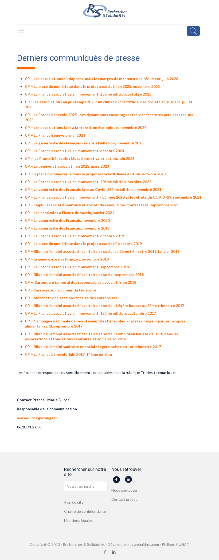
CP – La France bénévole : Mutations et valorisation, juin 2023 (79, 158)
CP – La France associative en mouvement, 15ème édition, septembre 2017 (90, 313)
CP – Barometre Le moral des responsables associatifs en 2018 (80, 282)
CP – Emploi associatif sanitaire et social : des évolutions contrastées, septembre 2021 (102, 205)
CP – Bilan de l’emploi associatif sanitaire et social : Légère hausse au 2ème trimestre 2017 (104, 305)
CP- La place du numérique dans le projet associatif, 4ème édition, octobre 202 (94, 174)
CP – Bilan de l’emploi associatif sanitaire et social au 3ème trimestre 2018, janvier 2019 (102, 251)
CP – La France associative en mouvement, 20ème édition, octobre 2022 (88, 181)
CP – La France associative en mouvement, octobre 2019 (74, 236)
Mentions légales (78, 520)
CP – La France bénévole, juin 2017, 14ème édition (68, 354)
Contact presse (124, 499)
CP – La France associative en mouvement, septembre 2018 (77, 267)
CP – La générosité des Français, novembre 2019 (67, 228)
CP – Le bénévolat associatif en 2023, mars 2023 (67, 166)
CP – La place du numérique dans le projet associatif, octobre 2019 (83, 243)
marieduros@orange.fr (37, 418)
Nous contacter (124, 490)
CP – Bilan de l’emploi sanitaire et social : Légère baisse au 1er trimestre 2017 (93, 346)
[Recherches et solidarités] (109, 12)
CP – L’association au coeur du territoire (60, 290)
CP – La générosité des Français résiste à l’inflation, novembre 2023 (84, 143)
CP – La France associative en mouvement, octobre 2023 (74, 150)
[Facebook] (105, 552)
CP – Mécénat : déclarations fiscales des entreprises (71, 297)
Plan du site (74, 502)
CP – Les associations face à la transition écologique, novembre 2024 (85, 127)
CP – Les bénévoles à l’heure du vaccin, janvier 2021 (69, 212)
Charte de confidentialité (85, 511)
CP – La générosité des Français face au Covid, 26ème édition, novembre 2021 (93, 189)
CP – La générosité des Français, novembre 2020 (67, 220)
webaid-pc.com (146, 544)
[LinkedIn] (114, 552)
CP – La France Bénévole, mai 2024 (55, 135)
